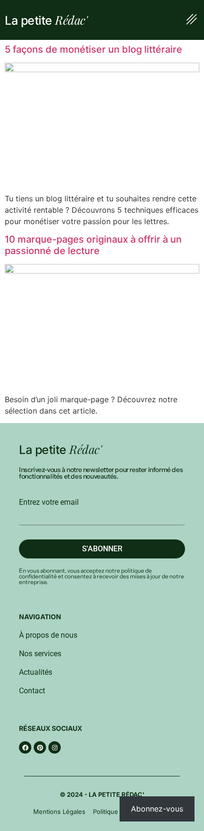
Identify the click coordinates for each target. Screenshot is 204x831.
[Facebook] (25, 747)
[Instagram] (54, 747)
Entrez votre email (49, 502)
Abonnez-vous (157, 808)
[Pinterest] (40, 747)
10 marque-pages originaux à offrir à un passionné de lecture (93, 245)
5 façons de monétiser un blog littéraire (93, 49)
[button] (191, 19)
